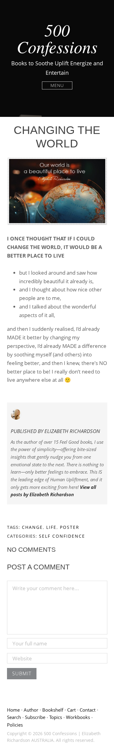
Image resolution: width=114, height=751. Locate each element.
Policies (15, 725)
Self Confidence (62, 536)
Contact (87, 710)
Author (31, 710)
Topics (55, 717)
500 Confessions (57, 38)
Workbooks (78, 717)
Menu (57, 85)
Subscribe (35, 717)
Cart (71, 710)
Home (13, 710)
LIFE (51, 527)
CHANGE (32, 527)
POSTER (69, 527)
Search (14, 717)
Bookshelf (52, 710)
